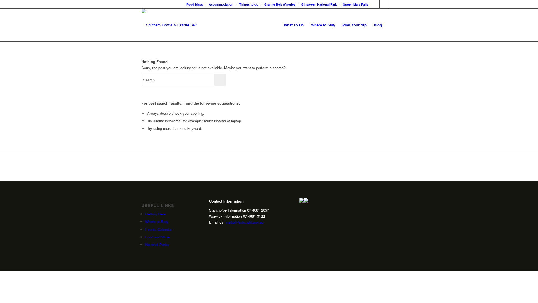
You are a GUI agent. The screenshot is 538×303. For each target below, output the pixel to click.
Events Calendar (158, 229)
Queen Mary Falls (355, 4)
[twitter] (211, 240)
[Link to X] (392, 4)
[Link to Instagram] (384, 4)
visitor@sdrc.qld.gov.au (245, 222)
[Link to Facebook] (375, 4)
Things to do (248, 4)
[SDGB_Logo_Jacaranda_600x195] (169, 25)
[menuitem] (195, 4)
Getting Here (155, 214)
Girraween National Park (319, 4)
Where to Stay (156, 221)
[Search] (391, 25)
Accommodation (221, 4)
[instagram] (211, 231)
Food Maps (194, 4)
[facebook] (211, 249)
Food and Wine (157, 237)
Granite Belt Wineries (279, 4)
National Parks (157, 244)
